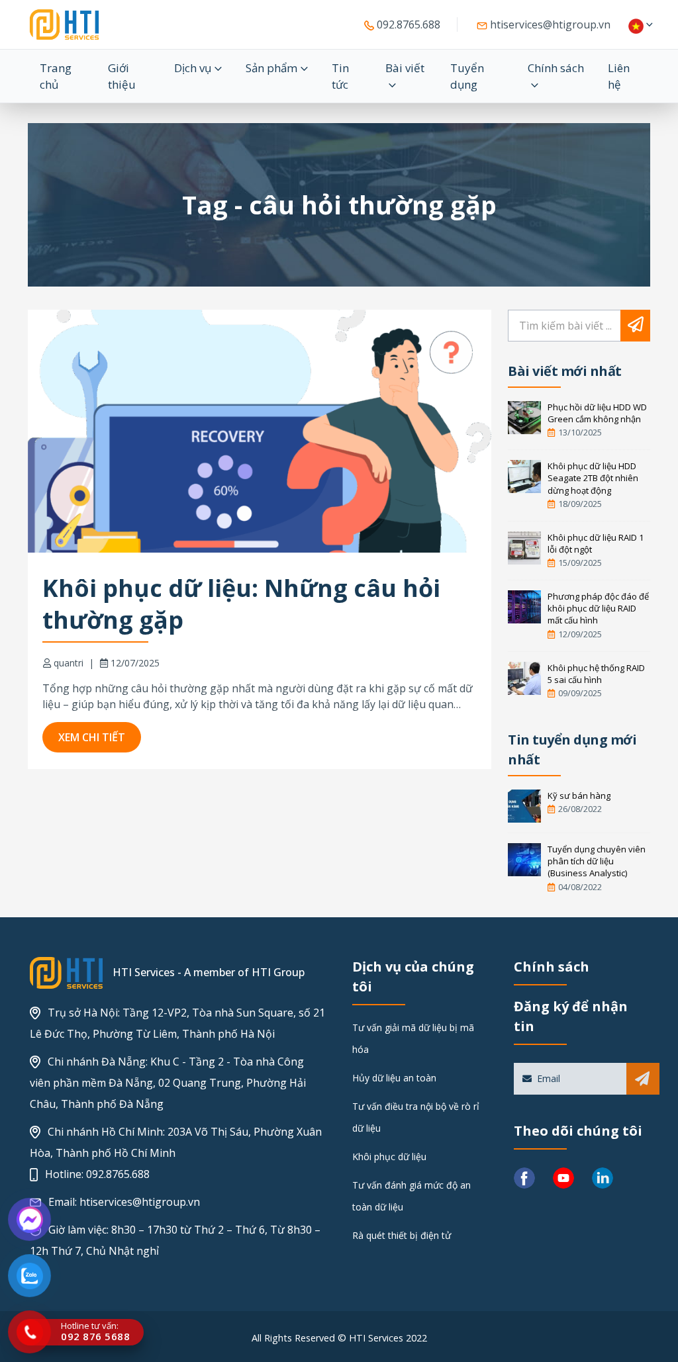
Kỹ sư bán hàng (579, 795)
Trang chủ (56, 76)
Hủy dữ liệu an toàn (394, 1077)
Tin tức (340, 76)
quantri (68, 663)
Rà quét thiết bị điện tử (401, 1235)
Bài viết (404, 67)
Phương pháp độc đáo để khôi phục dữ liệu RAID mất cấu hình (598, 608)
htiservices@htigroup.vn (548, 24)
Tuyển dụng (467, 76)
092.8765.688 (407, 24)
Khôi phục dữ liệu (389, 1156)
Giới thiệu (122, 76)
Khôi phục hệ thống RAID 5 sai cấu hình (596, 674)
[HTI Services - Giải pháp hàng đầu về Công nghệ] (64, 24)
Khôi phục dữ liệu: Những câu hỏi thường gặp (241, 604)
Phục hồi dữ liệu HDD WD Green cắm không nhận (597, 413)
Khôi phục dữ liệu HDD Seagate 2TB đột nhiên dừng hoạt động (593, 478)
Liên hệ (619, 76)
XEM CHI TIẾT (91, 737)
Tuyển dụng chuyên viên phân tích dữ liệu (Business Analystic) (597, 861)
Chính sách (556, 67)
